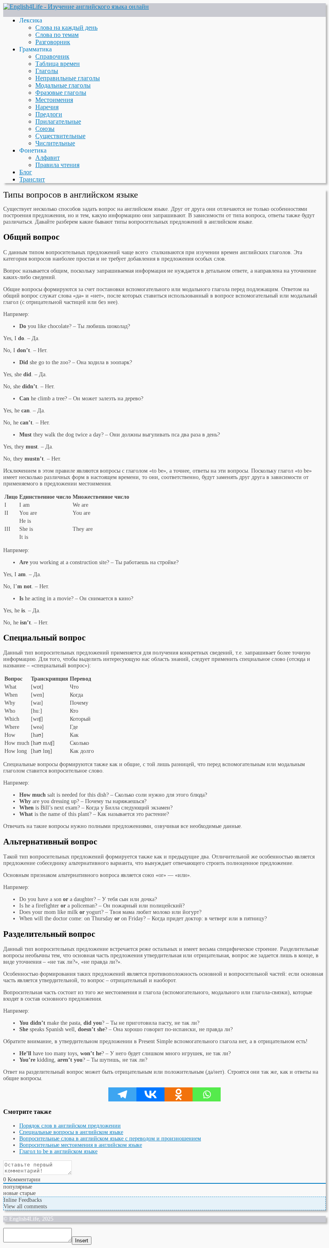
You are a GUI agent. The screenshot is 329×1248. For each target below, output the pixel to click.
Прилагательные (58, 121)
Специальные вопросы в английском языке (71, 1132)
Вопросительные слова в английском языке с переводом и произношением (110, 1139)
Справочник (52, 56)
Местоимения (54, 99)
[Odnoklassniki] (178, 1094)
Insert (81, 1241)
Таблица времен (57, 63)
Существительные (60, 136)
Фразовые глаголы (60, 92)
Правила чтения (57, 164)
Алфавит (47, 157)
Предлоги (48, 114)
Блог (25, 172)
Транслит (32, 179)
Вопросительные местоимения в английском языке (80, 1145)
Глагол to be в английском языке (58, 1151)
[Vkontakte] (150, 1094)
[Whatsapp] (207, 1094)
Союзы (45, 128)
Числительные (55, 143)
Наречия (47, 107)
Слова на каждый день (66, 27)
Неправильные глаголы (67, 78)
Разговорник (52, 42)
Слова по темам (57, 34)
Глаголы (46, 70)
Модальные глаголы (63, 85)
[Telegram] (122, 1094)
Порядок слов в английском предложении (70, 1126)
